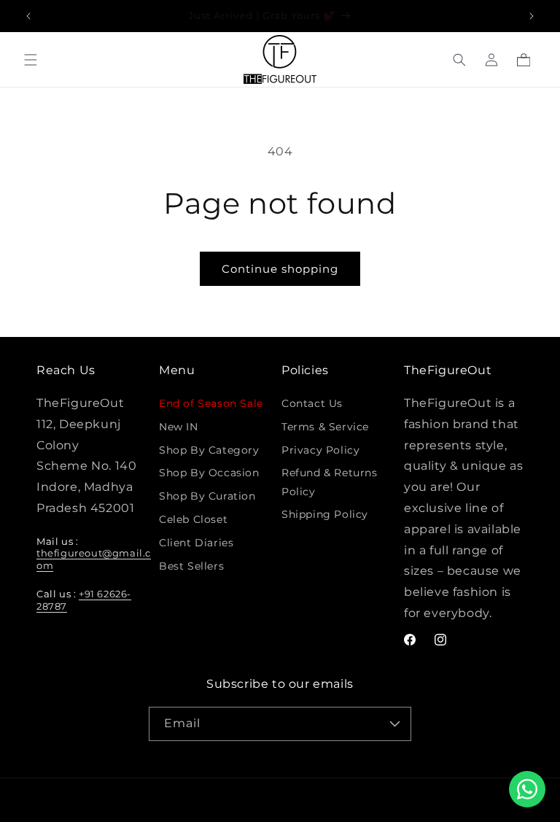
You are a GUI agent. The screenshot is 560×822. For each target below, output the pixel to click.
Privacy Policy (320, 450)
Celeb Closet (193, 519)
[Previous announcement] (28, 16)
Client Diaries (196, 542)
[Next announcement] (532, 16)
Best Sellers (191, 566)
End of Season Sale (211, 403)
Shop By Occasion (209, 472)
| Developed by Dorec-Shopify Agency (373, 800)
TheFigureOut (254, 800)
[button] (31, 60)
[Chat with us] (527, 789)
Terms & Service (325, 426)
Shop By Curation (207, 496)
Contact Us (312, 403)
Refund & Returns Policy (329, 481)
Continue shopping (280, 269)
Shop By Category (209, 450)
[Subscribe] (394, 724)
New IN (178, 426)
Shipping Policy (324, 514)
